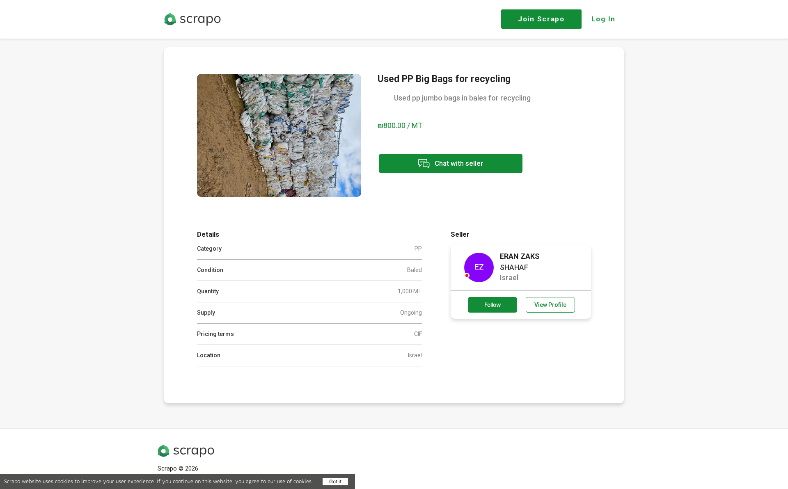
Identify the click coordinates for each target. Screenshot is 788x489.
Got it (335, 481)
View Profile (550, 305)
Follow (492, 304)
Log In (603, 19)
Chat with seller (458, 163)
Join (541, 19)
